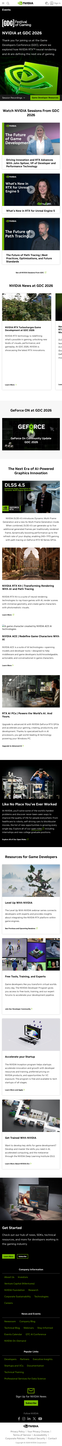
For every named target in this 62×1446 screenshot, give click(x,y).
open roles (36, 828)
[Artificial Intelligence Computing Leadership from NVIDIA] (25, 3)
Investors (23, 1277)
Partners (24, 1359)
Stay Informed (45, 1327)
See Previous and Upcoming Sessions (20, 928)
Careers (8, 1302)
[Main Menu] (3, 3)
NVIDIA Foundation (14, 1290)
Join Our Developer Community (18, 1009)
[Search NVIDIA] (8, 2)
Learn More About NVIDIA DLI (17, 1164)
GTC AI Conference (36, 1334)
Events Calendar (13, 1334)
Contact (52, 1438)
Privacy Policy (18, 1431)
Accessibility (40, 1434)
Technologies (41, 1296)
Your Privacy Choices (38, 1431)
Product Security (36, 1438)
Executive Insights (42, 1359)
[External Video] (26, 307)
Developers (10, 1359)
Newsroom (10, 1321)
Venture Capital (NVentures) (19, 1283)
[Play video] (31, 139)
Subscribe (23, 1256)
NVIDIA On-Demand (15, 1340)
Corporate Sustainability (17, 1296)
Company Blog (27, 1321)
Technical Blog (12, 1327)
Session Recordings (12, 97)
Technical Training (14, 1372)
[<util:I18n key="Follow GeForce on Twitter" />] (34, 1418)
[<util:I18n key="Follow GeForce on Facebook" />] (19, 1418)
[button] (46, 4)
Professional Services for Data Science (25, 1378)
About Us (9, 1277)
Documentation (35, 1365)
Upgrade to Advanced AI (12, 746)
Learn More (7, 615)
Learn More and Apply (14, 1090)
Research (33, 1290)
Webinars (29, 1327)
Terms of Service (22, 1434)
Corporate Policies (15, 1438)
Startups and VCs (13, 1365)
